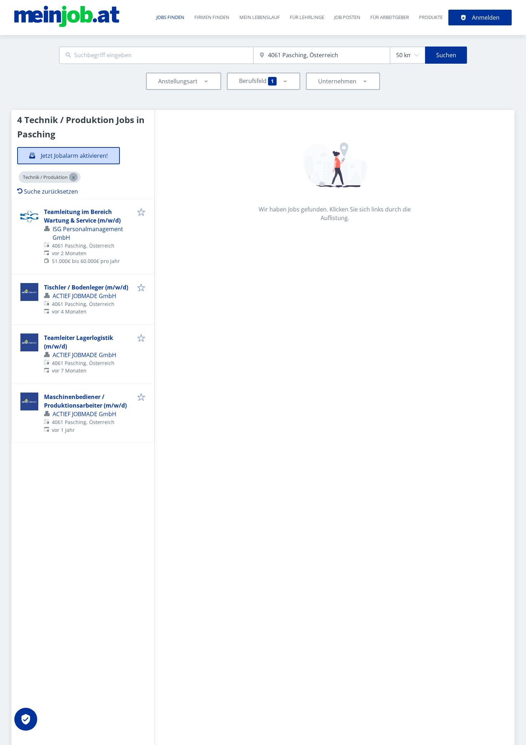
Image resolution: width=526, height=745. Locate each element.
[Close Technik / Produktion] (73, 177)
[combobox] (156, 55)
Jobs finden (170, 17)
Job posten (347, 17)
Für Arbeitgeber (389, 17)
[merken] (141, 213)
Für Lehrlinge (307, 17)
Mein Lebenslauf (259, 17)
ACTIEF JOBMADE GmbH (84, 296)
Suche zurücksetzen (51, 191)
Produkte (431, 17)
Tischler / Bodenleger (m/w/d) (86, 287)
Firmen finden (211, 17)
